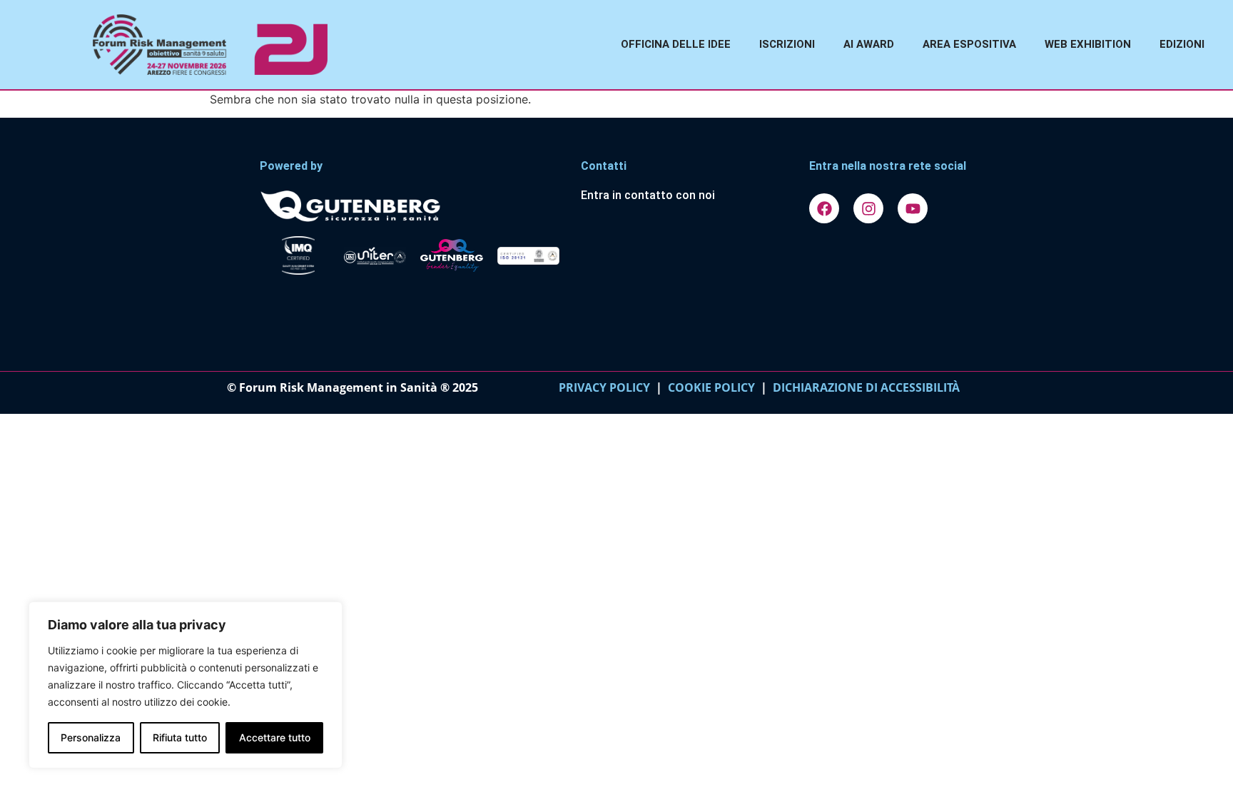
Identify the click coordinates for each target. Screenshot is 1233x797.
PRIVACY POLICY (604, 387)
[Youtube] (913, 208)
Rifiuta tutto (180, 737)
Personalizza (91, 737)
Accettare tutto (274, 737)
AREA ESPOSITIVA (969, 44)
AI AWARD (868, 44)
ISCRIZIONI (787, 44)
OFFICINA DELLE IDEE (676, 44)
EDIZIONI (1182, 44)
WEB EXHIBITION (1088, 44)
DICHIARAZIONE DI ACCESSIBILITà (863, 387)
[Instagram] (868, 208)
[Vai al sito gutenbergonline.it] (413, 205)
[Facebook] (824, 208)
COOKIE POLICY (711, 387)
